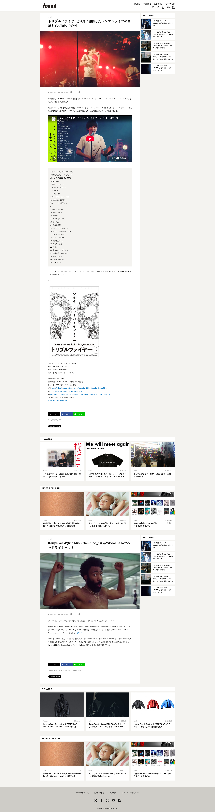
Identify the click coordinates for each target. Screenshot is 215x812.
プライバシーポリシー (130, 793)
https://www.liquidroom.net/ (57, 400)
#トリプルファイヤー (55, 420)
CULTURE (158, 4)
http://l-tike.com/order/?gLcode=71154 (68, 391)
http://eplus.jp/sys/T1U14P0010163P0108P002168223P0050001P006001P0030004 (80, 394)
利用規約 (113, 793)
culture (45, 470)
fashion (45, 721)
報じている (79, 633)
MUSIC (137, 4)
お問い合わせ (99, 793)
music (50, 17)
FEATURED (170, 4)
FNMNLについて (82, 793)
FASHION (147, 4)
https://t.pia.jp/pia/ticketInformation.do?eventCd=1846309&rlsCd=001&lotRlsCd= (80, 388)
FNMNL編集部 (63, 92)
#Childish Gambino (65, 670)
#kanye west (52, 670)
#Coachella (77, 670)
